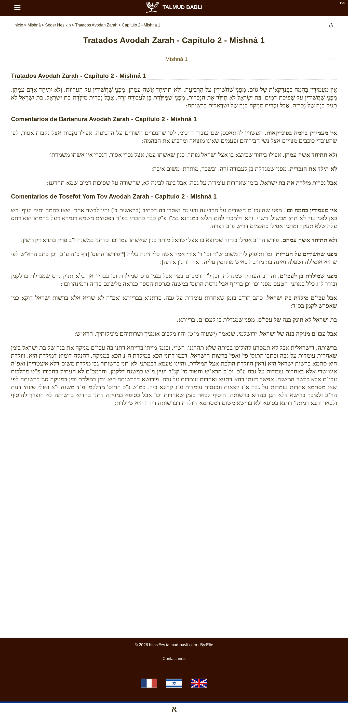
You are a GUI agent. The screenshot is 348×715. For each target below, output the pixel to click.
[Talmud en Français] (149, 683)
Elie (209, 645)
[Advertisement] (174, 433)
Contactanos (174, 658)
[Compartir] (331, 25)
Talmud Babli (183, 7)
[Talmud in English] (199, 683)
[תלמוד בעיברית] (174, 683)
